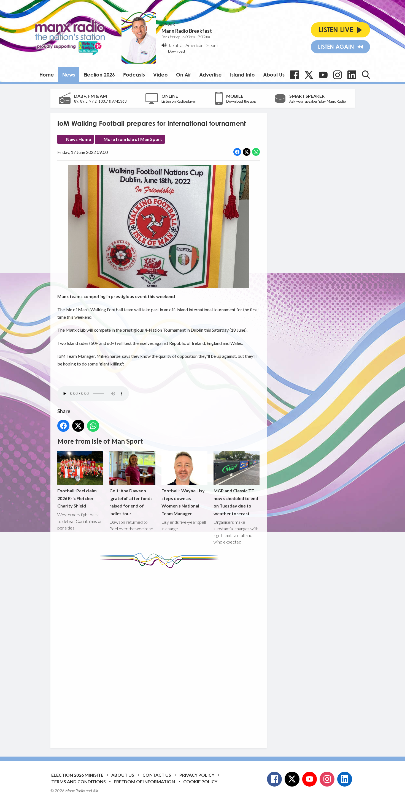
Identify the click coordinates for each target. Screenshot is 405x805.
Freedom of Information (144, 781)
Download (176, 51)
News (68, 75)
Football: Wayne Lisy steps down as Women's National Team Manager (183, 502)
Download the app (241, 101)
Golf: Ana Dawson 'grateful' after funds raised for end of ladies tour (131, 502)
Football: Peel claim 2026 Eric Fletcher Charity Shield (77, 498)
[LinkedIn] (351, 74)
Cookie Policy (200, 781)
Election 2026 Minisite (77, 774)
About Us (274, 75)
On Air (183, 75)
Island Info (242, 75)
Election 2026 (99, 75)
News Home (78, 139)
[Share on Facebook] (237, 152)
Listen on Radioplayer (178, 101)
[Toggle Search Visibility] (366, 74)
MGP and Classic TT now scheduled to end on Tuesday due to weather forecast (236, 502)
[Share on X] (246, 152)
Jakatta (175, 45)
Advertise (210, 75)
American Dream (201, 45)
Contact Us (156, 774)
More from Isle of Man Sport (133, 139)
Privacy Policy (196, 774)
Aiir (95, 790)
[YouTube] (323, 74)
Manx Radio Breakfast (186, 31)
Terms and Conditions (78, 781)
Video (160, 75)
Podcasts (134, 75)
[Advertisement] (160, 654)
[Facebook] (294, 74)
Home (46, 75)
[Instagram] (337, 74)
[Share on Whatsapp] (256, 152)
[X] (308, 74)
